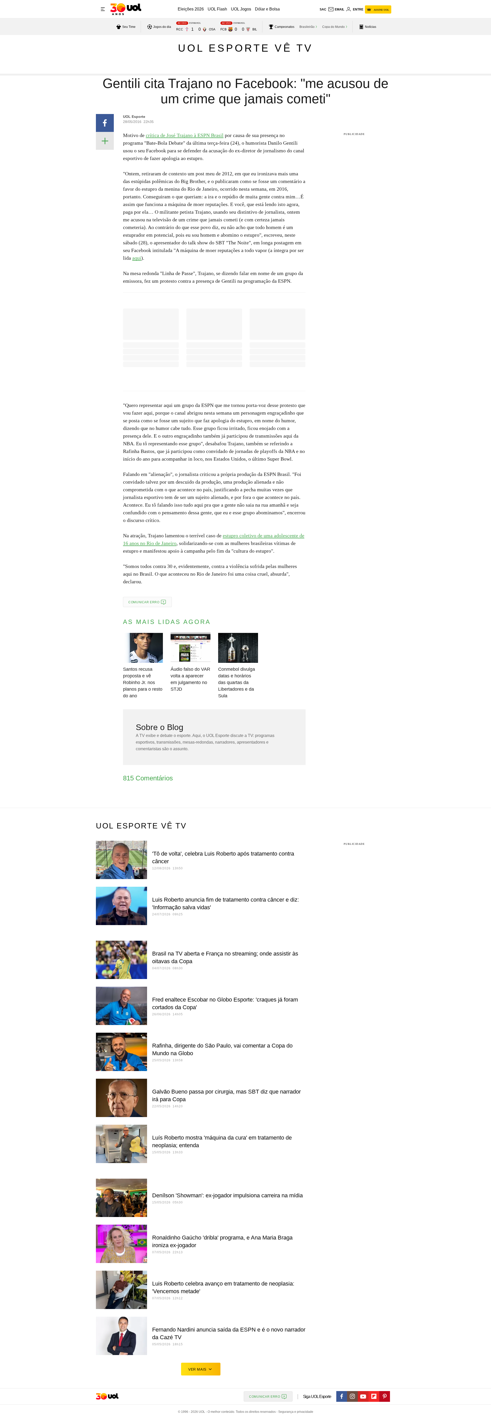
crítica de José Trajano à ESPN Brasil (185, 135)
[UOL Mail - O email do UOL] (336, 9)
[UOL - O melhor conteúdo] (126, 9)
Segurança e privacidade (294, 1412)
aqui (136, 258)
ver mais (197, 1369)
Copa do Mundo (333, 27)
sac (323, 9)
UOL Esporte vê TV (245, 48)
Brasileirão (307, 27)
